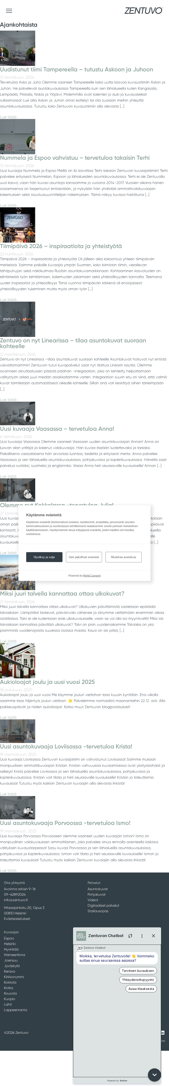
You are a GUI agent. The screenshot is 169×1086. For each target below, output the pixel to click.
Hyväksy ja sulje (44, 557)
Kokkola (10, 982)
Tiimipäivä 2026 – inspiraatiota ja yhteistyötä (61, 246)
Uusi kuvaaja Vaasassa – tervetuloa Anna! (57, 428)
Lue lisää (8, 117)
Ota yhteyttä (14, 883)
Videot (93, 900)
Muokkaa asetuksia (123, 557)
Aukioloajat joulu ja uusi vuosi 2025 (47, 681)
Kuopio (9, 999)
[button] (154, 1075)
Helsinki (10, 944)
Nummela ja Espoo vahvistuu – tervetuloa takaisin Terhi (75, 157)
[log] (117, 1011)
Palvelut (94, 883)
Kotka (8, 988)
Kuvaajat (11, 932)
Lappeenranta (15, 1010)
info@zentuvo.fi (16, 900)
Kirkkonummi (14, 977)
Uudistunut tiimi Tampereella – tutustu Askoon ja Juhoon (76, 69)
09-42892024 (15, 894)
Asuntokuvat (98, 889)
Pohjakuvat (97, 894)
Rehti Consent (92, 575)
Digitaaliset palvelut (103, 905)
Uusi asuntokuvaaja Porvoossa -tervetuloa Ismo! (65, 822)
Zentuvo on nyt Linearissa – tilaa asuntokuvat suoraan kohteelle (73, 343)
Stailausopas (98, 911)
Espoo (9, 938)
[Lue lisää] (17, 64)
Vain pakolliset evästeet (84, 557)
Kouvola (10, 993)
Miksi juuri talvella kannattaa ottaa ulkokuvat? (62, 593)
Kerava (9, 971)
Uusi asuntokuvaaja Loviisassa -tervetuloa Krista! (66, 746)
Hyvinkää (11, 949)
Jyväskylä (12, 966)
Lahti (8, 1004)
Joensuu (11, 960)
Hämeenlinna (14, 955)
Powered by (117, 1080)
